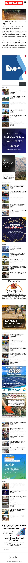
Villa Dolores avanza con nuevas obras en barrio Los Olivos (18, 423)
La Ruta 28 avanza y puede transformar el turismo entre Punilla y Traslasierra (18, 103)
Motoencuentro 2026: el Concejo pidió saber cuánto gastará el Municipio (17, 448)
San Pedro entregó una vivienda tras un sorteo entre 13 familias (18, 116)
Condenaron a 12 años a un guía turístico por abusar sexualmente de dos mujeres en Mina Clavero (18, 497)
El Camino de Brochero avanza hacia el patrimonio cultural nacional (18, 260)
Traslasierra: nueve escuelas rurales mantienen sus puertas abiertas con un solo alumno (17, 91)
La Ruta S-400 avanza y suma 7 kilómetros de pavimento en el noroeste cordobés (18, 123)
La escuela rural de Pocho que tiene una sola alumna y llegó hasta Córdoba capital (18, 110)
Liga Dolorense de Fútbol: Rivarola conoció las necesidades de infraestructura (17, 335)
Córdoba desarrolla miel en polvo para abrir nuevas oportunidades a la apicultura (18, 186)
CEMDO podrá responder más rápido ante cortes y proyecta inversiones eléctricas (17, 442)
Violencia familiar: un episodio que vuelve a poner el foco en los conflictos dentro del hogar (18, 267)
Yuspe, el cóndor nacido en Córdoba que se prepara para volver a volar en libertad (18, 205)
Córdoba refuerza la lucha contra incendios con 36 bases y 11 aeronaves (17, 198)
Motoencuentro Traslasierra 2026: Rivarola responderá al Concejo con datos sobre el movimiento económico (17, 430)
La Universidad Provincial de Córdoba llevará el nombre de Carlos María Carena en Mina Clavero (17, 254)
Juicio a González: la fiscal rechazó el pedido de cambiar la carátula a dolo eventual (17, 485)
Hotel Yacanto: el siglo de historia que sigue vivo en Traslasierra (17, 97)
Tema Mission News (10, 561)
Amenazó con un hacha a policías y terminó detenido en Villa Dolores (17, 516)
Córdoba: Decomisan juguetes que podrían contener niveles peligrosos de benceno (18, 342)
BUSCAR (23, 84)
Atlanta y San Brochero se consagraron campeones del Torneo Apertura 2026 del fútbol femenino (18, 361)
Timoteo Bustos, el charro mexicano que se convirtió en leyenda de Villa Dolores (18, 273)
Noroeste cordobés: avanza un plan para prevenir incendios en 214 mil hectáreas (18, 192)
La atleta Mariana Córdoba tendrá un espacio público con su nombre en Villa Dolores (18, 348)
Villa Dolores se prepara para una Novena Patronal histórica (17, 247)
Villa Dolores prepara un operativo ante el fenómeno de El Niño (18, 211)
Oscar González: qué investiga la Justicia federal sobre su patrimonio (18, 510)
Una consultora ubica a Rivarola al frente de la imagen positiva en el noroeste (18, 435)
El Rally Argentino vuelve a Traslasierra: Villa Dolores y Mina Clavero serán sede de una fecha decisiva (18, 354)
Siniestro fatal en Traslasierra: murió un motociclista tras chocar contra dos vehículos (18, 504)
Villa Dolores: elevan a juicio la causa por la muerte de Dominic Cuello (18, 491)
